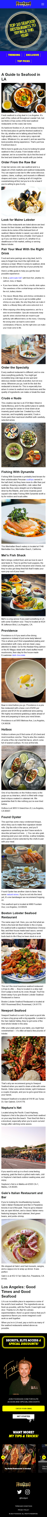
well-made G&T (15, 278)
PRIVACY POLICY (23, 1510)
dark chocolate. (19, 655)
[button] (43, 4)
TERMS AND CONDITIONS (23, 1506)
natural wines (13, 894)
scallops (30, 479)
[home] (23, 4)
